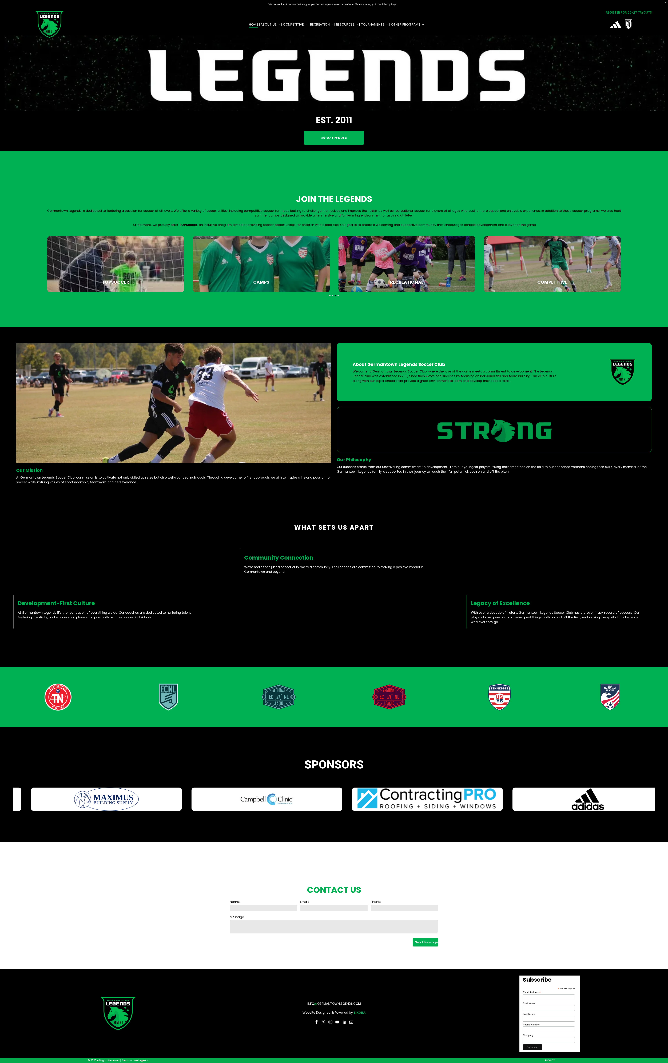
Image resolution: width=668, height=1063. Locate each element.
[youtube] (337, 1022)
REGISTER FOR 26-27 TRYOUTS (629, 12)
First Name (529, 1003)
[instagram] (330, 1022)
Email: (304, 902)
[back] (7, 799)
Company (528, 1035)
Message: (237, 917)
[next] (661, 799)
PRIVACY (550, 1060)
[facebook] (316, 1022)
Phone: (376, 902)
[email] (351, 1022)
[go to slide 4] (338, 295)
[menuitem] (254, 24)
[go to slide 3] (335, 295)
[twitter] (323, 1022)
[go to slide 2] (332, 295)
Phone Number (531, 1024)
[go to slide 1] (330, 295)
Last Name (529, 1014)
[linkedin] (344, 1022)
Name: (235, 902)
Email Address (532, 992)
